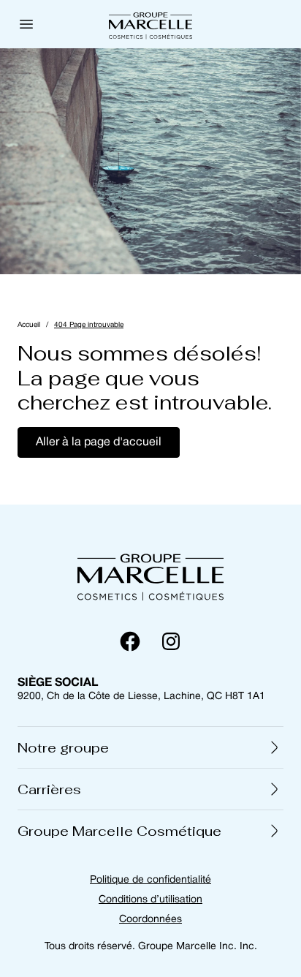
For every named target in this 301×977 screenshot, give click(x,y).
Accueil (29, 325)
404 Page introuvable (88, 325)
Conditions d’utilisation (150, 900)
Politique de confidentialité (150, 880)
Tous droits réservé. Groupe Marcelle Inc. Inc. (151, 946)
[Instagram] (171, 641)
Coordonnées (150, 919)
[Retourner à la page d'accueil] (150, 575)
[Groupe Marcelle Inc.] (150, 24)
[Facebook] (130, 641)
